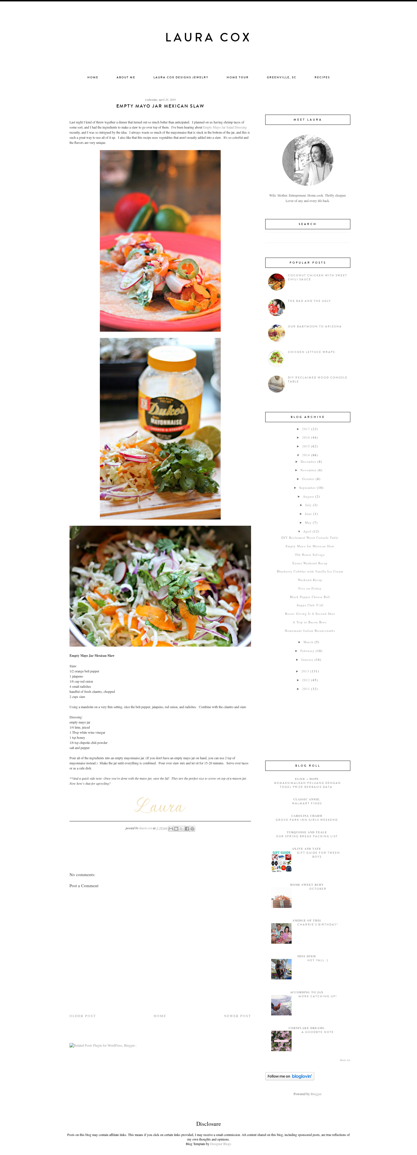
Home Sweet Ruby (307, 885)
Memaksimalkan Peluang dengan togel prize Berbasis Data (307, 785)
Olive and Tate (306, 849)
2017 (306, 429)
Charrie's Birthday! (317, 925)
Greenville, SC (281, 77)
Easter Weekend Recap (310, 563)
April (307, 531)
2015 (306, 446)
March (308, 642)
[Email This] (171, 829)
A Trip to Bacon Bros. (310, 622)
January (307, 659)
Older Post (83, 1015)
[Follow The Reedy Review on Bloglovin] (289, 1079)
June (308, 514)
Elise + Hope (307, 779)
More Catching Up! (317, 996)
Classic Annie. (307, 799)
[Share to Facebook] (187, 829)
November (308, 470)
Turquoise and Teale (307, 832)
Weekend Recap (310, 580)
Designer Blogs (220, 1143)
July (308, 505)
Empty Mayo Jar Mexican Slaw (310, 546)
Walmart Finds (307, 803)
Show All (345, 1060)
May (308, 522)
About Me (126, 77)
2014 (306, 455)
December (308, 461)
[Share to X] (181, 829)
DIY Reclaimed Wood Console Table (309, 537)
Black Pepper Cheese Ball (310, 597)
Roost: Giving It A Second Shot (310, 613)
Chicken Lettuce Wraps (311, 352)
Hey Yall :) (318, 960)
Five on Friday (310, 588)
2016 (306, 437)
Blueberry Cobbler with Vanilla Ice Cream (310, 571)
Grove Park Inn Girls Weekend (307, 820)
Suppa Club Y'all (310, 605)
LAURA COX (208, 37)
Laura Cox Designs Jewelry (180, 77)
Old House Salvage (310, 554)
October (308, 479)
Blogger (316, 1093)
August (308, 496)
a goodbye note (318, 1032)
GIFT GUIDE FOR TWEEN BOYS (318, 855)
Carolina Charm (306, 816)
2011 (306, 689)
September (307, 487)
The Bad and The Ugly (309, 301)
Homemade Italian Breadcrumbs (310, 630)
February (307, 651)
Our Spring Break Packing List (307, 836)
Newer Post (237, 1015)
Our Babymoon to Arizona (315, 327)
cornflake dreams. (306, 1028)
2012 (306, 680)
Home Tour (238, 77)
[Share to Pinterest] (192, 829)
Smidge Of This (307, 920)
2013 (305, 671)
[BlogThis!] (176, 829)
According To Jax (306, 992)
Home (92, 77)
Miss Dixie (306, 956)
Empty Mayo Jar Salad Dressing (224, 127)
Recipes (322, 77)
